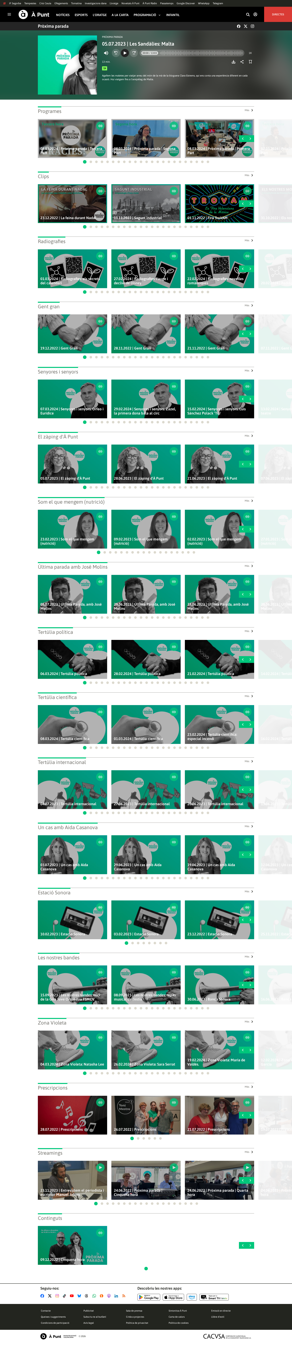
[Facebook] (238, 26)
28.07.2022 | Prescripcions (61, 1129)
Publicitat (88, 1310)
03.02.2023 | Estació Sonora (136, 934)
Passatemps (166, 3)
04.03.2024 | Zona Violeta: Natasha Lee (72, 1064)
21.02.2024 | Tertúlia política (210, 674)
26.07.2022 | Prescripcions (135, 1129)
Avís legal (88, 1323)
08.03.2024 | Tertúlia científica (64, 739)
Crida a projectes (135, 1316)
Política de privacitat (137, 1323)
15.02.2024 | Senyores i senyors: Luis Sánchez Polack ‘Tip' (216, 411)
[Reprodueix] (125, 53)
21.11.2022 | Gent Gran (205, 348)
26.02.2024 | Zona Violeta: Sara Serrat (144, 1064)
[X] (245, 26)
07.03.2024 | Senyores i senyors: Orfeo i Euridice (72, 411)
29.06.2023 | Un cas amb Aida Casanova (138, 867)
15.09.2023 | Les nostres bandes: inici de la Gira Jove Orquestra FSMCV (70, 997)
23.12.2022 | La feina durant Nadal (68, 218)
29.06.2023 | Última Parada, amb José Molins (144, 606)
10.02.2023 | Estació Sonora (62, 934)
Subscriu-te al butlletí (94, 1316)
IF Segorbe (15, 3)
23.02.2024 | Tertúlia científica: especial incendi (212, 736)
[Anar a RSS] (124, 1296)
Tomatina (76, 3)
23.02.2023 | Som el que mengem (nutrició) (67, 541)
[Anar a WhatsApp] (94, 1296)
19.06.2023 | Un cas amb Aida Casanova (211, 867)
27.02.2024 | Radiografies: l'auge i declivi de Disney (141, 281)
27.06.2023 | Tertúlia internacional (142, 804)
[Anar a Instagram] (57, 1296)
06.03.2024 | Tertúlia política (63, 674)
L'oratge (114, 3)
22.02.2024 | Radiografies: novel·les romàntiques (215, 281)
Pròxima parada (53, 26)
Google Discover (186, 3)
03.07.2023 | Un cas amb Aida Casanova (64, 867)
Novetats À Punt (130, 3)
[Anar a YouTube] (72, 1296)
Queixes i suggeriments (53, 1316)
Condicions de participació (55, 1323)
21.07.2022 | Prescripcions (208, 1129)
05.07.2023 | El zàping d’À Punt (65, 478)
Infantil (172, 15)
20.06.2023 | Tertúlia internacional (215, 804)
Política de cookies (179, 1323)
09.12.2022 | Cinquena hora (62, 1260)
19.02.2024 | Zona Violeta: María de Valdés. (216, 1062)
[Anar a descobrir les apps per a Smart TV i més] (214, 1297)
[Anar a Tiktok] (65, 1296)
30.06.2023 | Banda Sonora (208, 999)
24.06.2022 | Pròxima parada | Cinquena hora (138, 1192)
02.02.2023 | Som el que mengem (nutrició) (214, 541)
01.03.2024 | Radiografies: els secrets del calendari (70, 281)
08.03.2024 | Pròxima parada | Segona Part (144, 151)
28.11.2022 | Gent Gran (132, 348)
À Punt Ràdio (150, 3)
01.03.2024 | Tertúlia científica (138, 739)
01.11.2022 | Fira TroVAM (207, 218)
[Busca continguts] (248, 14)
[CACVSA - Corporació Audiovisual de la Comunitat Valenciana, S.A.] (227, 1336)
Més (247, 110)
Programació (145, 15)
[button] (85, 162)
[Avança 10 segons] (134, 53)
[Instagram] (252, 26)
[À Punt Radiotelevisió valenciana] (58, 1336)
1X (250, 52)
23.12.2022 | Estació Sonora (209, 934)
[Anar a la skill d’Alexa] (192, 1297)
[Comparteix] (243, 61)
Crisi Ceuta (45, 3)
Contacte (46, 1310)
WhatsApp (204, 3)
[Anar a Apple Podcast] (109, 1296)
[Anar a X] (50, 1296)
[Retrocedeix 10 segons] (116, 53)
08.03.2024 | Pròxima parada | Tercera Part (71, 151)
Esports (81, 15)
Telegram (218, 3)
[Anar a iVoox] (102, 1296)
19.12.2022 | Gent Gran (58, 348)
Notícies (63, 15)
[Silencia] (106, 53)
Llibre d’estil (217, 1316)
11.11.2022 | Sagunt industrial (138, 218)
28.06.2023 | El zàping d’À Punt (139, 478)
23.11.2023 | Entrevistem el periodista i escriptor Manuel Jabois (72, 1192)
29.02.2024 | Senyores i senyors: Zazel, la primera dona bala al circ (145, 411)
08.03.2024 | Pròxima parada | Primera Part (218, 151)
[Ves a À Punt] (34, 14)
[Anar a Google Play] (148, 1297)
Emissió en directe (221, 1310)
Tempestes (30, 3)
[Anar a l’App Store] (173, 1297)
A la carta (120, 15)
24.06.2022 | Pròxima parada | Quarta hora (217, 1192)
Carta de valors (177, 1316)
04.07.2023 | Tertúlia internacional (68, 804)
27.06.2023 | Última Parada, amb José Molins (218, 606)
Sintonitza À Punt (178, 1310)
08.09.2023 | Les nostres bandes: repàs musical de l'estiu (145, 997)
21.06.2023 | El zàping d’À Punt (212, 478)
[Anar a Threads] (87, 1296)
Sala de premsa (134, 1310)
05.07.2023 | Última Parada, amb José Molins (71, 606)
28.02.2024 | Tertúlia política (137, 674)
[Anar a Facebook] (42, 1296)
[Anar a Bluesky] (80, 1296)
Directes (278, 14)
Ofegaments (61, 3)
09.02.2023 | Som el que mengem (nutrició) (141, 541)
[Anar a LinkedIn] (117, 1296)
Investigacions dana (95, 3)
